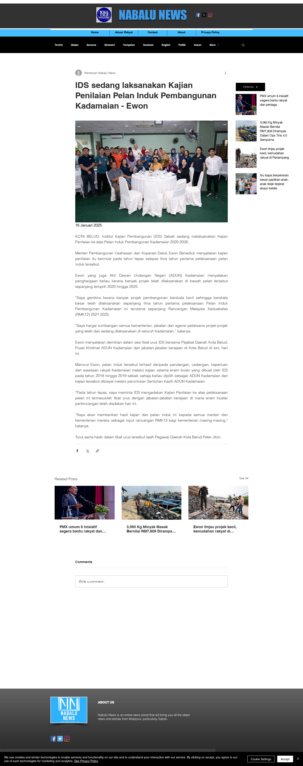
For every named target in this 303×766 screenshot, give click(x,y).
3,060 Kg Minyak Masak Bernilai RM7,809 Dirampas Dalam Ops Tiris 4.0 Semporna (150, 529)
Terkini (59, 44)
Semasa (91, 44)
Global (74, 44)
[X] (204, 15)
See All (243, 478)
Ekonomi (110, 44)
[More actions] (225, 72)
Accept (285, 759)
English (166, 44)
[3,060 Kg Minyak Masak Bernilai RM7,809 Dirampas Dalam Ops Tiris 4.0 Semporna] (152, 503)
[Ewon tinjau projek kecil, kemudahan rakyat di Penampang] (218, 502)
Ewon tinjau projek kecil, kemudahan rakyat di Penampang (215, 529)
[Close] (298, 759)
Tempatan (129, 44)
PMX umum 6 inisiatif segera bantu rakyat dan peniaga (81, 529)
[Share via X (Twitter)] (87, 451)
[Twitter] (60, 738)
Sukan (197, 44)
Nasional (148, 44)
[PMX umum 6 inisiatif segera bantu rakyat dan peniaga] (85, 502)
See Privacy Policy (86, 761)
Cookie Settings (261, 759)
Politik (182, 44)
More (213, 44)
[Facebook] (198, 15)
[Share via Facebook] (77, 451)
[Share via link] (97, 451)
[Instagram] (210, 15)
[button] (243, 44)
